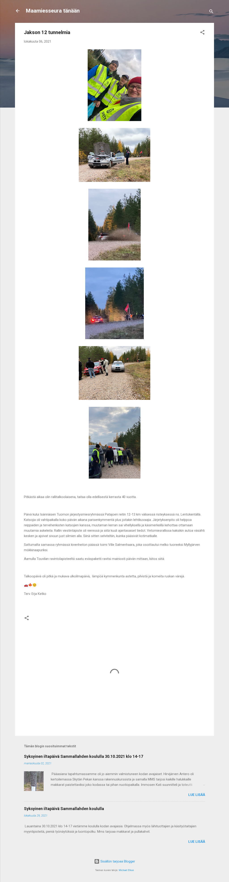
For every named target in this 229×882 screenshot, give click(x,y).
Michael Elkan (126, 870)
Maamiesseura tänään (53, 11)
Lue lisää (196, 795)
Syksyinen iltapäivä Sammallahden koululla (64, 808)
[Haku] (211, 12)
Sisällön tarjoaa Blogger (117, 861)
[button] (202, 33)
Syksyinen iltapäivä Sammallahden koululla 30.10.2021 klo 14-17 (83, 756)
